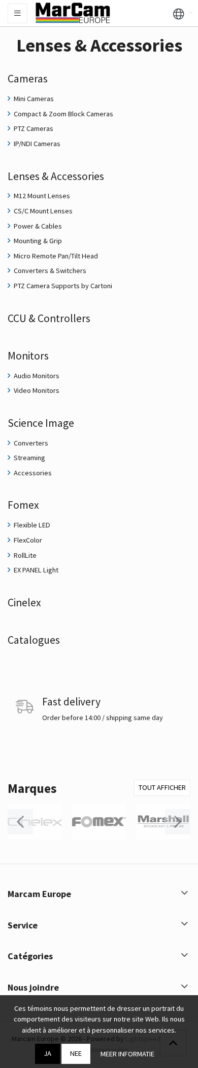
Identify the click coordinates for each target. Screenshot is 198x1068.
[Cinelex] (35, 821)
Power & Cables (37, 226)
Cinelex (24, 602)
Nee (76, 1053)
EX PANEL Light (35, 569)
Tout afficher (162, 787)
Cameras (28, 78)
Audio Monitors (35, 375)
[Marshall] (163, 821)
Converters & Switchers (49, 270)
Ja (47, 1053)
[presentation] (20, 821)
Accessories (32, 472)
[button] (178, 13)
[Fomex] (99, 821)
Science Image (41, 423)
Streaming (28, 457)
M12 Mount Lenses (41, 195)
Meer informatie (127, 1053)
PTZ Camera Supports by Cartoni (62, 285)
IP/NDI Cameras (36, 143)
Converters (30, 443)
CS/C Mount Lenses (42, 210)
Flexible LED (31, 524)
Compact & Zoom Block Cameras (62, 113)
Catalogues (34, 640)
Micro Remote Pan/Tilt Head (55, 255)
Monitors (28, 356)
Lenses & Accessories (56, 176)
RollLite (24, 555)
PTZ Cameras (32, 128)
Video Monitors (35, 390)
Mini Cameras (33, 98)
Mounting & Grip (37, 240)
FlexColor (27, 540)
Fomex (23, 505)
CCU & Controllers (49, 318)
